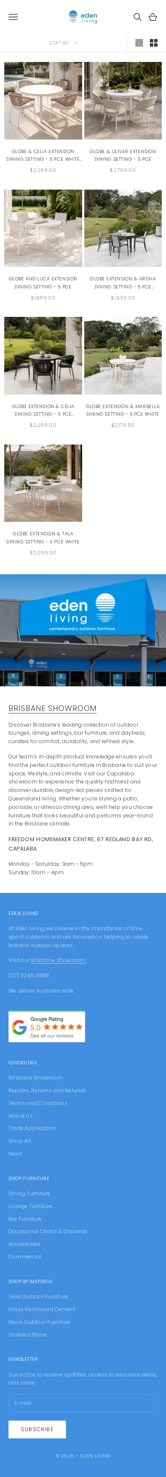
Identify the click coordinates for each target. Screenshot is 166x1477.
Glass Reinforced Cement (42, 1309)
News (16, 1153)
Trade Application (32, 1128)
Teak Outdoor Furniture (38, 1296)
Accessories (24, 1244)
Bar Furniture (25, 1218)
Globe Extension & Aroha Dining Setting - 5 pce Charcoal (123, 283)
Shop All (20, 1140)
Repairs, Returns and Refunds (48, 1090)
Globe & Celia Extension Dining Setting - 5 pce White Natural (43, 156)
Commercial (25, 1256)
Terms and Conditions (38, 1103)
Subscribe (37, 1429)
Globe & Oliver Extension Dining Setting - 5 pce (123, 155)
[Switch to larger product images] (139, 43)
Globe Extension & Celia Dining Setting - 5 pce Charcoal (43, 411)
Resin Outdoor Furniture (40, 1322)
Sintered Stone (28, 1334)
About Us (21, 1115)
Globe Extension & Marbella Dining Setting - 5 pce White (123, 410)
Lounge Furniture (30, 1206)
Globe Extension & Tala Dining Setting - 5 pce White (43, 538)
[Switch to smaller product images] (153, 43)
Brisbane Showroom (53, 708)
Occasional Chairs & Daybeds (48, 1231)
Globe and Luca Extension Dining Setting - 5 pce (43, 283)
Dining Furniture (29, 1193)
